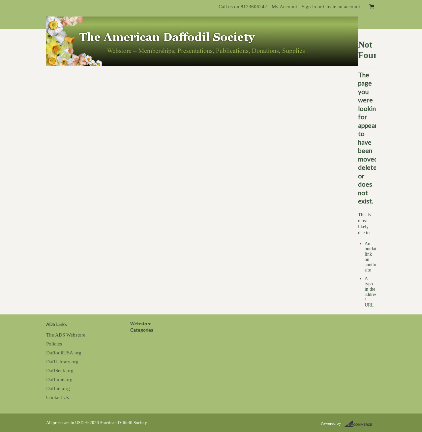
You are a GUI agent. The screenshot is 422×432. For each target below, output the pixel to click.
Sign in (309, 6)
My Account (284, 6)
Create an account (341, 6)
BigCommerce (360, 423)
